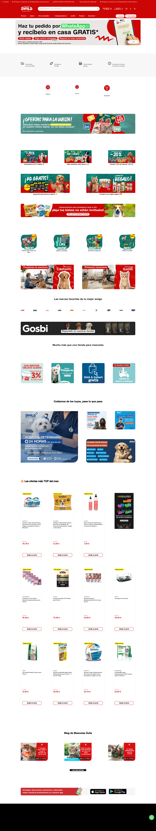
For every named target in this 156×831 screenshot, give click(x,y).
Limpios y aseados (61, 250)
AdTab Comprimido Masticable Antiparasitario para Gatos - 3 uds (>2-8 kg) (62, 674)
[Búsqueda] (97, 8)
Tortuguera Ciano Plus (121, 598)
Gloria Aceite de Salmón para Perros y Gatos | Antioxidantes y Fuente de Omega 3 (93, 524)
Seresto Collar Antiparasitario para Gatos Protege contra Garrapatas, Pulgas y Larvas (93, 674)
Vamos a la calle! (127, 250)
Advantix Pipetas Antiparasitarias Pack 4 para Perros (92, 600)
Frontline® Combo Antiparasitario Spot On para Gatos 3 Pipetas (123, 674)
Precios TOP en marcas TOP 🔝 (122, 164)
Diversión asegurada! (94, 250)
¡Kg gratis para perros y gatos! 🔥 (45, 194)
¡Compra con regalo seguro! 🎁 (111, 194)
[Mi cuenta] (130, 9)
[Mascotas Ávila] (28, 9)
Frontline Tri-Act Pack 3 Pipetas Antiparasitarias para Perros (31, 600)
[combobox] (69, 9)
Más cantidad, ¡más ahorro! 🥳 (78, 164)
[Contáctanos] (126, 9)
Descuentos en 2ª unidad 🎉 (34, 164)
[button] (134, 9)
